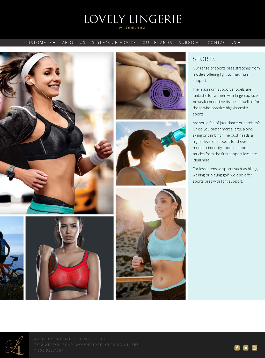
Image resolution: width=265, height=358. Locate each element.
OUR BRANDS (158, 42)
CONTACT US (222, 42)
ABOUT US (74, 42)
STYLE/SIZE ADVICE (114, 42)
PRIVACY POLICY (90, 339)
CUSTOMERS (38, 42)
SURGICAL (190, 42)
